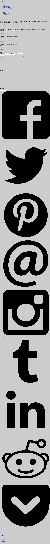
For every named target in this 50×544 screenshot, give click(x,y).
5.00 (6, 53)
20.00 (12, 53)
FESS (1, 27)
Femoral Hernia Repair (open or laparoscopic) (8, 19)
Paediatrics (3, 39)
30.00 (14, 53)
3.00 (4, 53)
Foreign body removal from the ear (6, 34)
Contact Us (3, 540)
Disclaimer (3, 541)
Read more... (2, 26)
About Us (3, 539)
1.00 (2, 53)
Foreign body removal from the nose (7, 42)
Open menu (2, 1)
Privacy (3, 542)
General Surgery (4, 24)
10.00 (9, 53)
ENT (2, 31)
